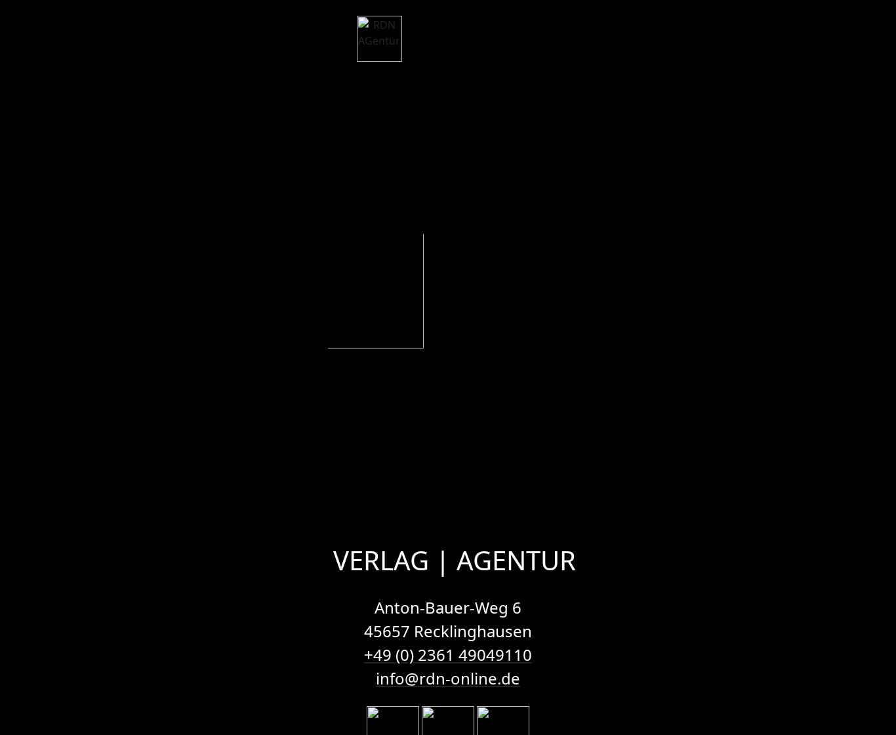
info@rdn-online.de (448, 678)
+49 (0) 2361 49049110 (448, 654)
